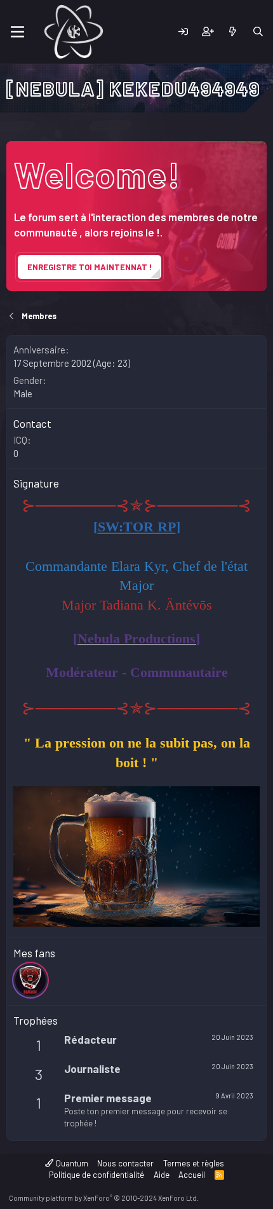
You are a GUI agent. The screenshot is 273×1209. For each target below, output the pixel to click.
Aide (162, 1175)
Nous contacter (125, 1163)
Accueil (191, 1175)
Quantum (70, 1163)
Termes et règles (193, 1163)
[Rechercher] (258, 32)
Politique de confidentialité (96, 1175)
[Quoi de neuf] (232, 32)
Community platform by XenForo (104, 1198)
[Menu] (17, 31)
